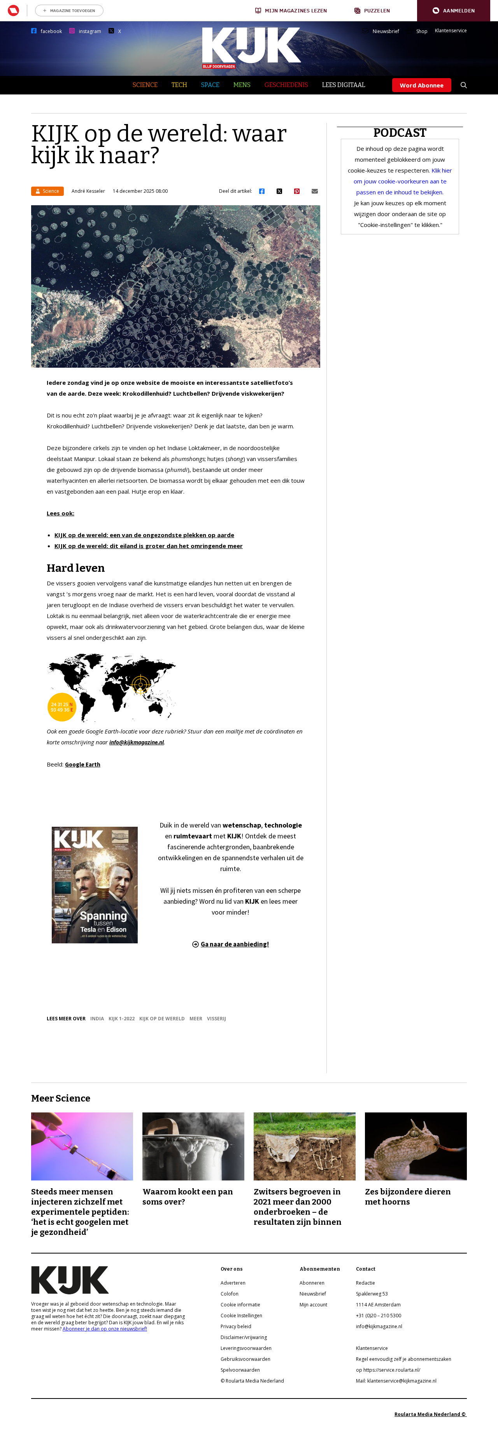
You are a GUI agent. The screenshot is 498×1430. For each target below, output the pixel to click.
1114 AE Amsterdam (378, 1304)
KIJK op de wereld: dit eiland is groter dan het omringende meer (148, 546)
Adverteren (233, 1283)
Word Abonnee (422, 85)
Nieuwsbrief (386, 31)
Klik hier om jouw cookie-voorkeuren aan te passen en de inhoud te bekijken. (403, 181)
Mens (242, 85)
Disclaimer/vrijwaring (244, 1337)
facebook (51, 31)
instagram (90, 31)
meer (195, 1018)
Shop (422, 31)
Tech (179, 85)
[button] (453, 10)
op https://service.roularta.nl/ (388, 1370)
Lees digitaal (343, 85)
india (97, 1018)
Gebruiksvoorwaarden (245, 1359)
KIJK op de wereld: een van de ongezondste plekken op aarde (144, 535)
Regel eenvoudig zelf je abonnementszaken (403, 1359)
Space (210, 85)
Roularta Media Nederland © (431, 1414)
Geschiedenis (286, 85)
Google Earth (82, 764)
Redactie (365, 1283)
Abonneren (312, 1283)
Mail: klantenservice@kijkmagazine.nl (396, 1381)
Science (145, 85)
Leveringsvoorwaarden (246, 1348)
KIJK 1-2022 (122, 1018)
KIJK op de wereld (162, 1018)
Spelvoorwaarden (240, 1370)
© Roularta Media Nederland (252, 1381)
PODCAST (400, 133)
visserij (216, 1018)
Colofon (229, 1293)
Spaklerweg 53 (372, 1293)
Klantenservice (451, 31)
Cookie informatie (240, 1304)
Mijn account (313, 1304)
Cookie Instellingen (241, 1315)
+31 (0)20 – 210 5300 (378, 1315)
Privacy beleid (236, 1326)
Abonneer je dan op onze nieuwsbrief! (105, 1328)
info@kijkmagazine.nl (379, 1326)
